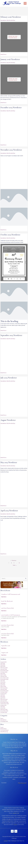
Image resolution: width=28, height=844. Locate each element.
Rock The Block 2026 (7, 601)
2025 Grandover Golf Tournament (10, 615)
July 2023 (3, 695)
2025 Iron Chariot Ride (7, 625)
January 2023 (4, 700)
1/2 (5, 278)
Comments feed (4, 730)
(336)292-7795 (16, 813)
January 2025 (4, 676)
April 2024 (3, 685)
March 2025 (3, 675)
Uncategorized (4, 721)
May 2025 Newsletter (9, 462)
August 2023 (3, 693)
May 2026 (3, 664)
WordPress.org (4, 731)
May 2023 (3, 696)
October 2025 (4, 672)
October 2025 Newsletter (10, 234)
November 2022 (4, 702)
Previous (13, 560)
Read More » (4, 54)
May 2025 (3, 673)
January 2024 (4, 689)
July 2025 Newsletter (9, 377)
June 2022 (3, 708)
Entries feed (3, 728)
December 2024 (5, 677)
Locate (5, 840)
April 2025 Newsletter (9, 510)
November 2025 (4, 670)
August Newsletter (8, 420)
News (2, 718)
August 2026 (4, 652)
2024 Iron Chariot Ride (7, 633)
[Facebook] (12, 831)
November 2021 (4, 711)
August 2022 (3, 705)
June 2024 (3, 682)
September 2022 (5, 703)
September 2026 (5, 645)
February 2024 (4, 688)
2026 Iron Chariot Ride (7, 608)
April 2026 (3, 666)
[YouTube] (15, 831)
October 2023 (4, 692)
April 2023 (3, 698)
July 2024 (3, 680)
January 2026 (4, 669)
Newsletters (3, 20)
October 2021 (4, 712)
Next (15, 565)
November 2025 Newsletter (11, 150)
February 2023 (4, 699)
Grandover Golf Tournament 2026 (10, 594)
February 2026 (4, 667)
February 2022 (4, 709)
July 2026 (3, 663)
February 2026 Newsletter (11, 17)
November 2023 (4, 690)
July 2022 (3, 706)
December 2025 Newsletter (11, 107)
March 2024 (3, 686)
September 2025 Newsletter (11, 335)
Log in (2, 727)
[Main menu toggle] (25, 3)
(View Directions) (22, 782)
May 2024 (3, 683)
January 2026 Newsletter (10, 59)
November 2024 (4, 679)
